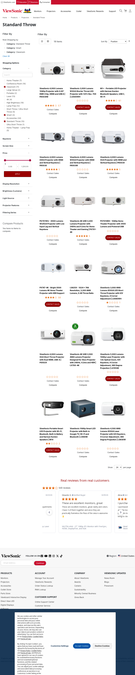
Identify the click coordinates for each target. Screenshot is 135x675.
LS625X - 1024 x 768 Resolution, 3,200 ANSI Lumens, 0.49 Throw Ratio (82, 290)
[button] (53, 113)
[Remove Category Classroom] (5, 52)
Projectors (51, 11)
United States (127, 555)
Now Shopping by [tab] (10, 40)
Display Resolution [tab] (11, 184)
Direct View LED (7, 601)
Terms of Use (26, 639)
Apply (17, 174)
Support (112, 11)
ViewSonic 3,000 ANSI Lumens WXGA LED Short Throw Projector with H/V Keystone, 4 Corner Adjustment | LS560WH (111, 293)
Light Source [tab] (8, 198)
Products (14, 18)
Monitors (37, 11)
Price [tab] (5, 153)
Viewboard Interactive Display (13, 597)
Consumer (46, 2)
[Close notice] (112, 646)
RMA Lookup (40, 589)
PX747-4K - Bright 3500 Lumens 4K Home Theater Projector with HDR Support (52, 290)
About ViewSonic (81, 578)
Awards (77, 582)
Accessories (66, 11)
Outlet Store (6, 589)
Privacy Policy (27, 636)
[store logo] (17, 10)
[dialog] (67, 642)
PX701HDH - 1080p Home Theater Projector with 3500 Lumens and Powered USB (113, 224)
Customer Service (42, 606)
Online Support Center (44, 602)
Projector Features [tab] (11, 205)
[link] (85, 527)
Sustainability (80, 589)
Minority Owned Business (85, 593)
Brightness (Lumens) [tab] (12, 191)
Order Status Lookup (44, 586)
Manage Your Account (44, 578)
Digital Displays (7, 605)
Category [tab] (7, 68)
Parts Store (5, 593)
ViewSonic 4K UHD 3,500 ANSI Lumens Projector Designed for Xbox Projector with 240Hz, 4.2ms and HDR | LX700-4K (83, 359)
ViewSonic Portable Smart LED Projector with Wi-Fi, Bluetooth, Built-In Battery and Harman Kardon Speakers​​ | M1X (51, 434)
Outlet (78, 11)
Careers (77, 586)
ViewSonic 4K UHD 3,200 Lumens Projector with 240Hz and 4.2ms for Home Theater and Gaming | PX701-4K (83, 226)
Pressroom (108, 586)
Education (23, 2)
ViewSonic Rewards (95, 11)
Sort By (104, 41)
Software (4, 609)
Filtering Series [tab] (9, 212)
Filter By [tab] (42, 34)
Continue (40, 563)
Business (34, 2)
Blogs (106, 582)
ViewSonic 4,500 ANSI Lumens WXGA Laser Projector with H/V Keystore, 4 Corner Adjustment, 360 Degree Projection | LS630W (113, 434)
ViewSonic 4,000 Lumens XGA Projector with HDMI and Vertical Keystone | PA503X (113, 160)
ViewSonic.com (9, 2)
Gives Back (79, 597)
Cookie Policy (38, 636)
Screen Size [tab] (8, 146)
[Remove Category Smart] (5, 48)
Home (5, 18)
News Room (109, 578)
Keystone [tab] (7, 139)
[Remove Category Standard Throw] (5, 44)
